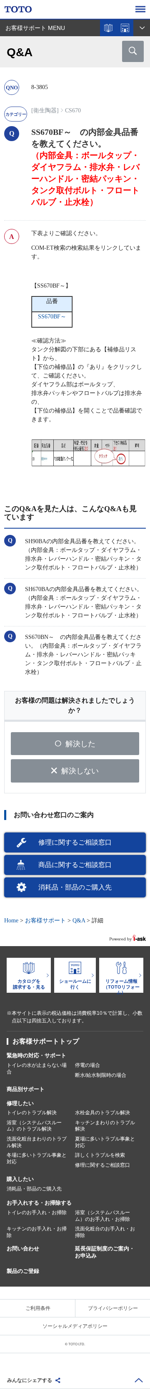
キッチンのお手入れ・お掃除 (37, 1232)
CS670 (73, 110)
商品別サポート (26, 1089)
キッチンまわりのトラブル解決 (105, 1126)
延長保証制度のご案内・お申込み (105, 1252)
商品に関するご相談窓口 (75, 864)
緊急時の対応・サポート (36, 1055)
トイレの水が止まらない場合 (37, 1068)
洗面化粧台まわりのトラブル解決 (37, 1142)
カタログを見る (108, 28)
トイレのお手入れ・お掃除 (37, 1212)
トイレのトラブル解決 (32, 1113)
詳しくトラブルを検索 (100, 1155)
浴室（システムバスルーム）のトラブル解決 (34, 1126)
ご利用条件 (37, 1308)
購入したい (20, 1179)
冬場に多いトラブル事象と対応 (37, 1158)
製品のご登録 (23, 1271)
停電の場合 (87, 1065)
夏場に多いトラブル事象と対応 (105, 1142)
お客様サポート (45, 920)
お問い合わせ (23, 1248)
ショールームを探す (125, 28)
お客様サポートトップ (45, 1041)
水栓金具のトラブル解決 (102, 1113)
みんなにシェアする (29, 1380)
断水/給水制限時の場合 (100, 1075)
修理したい (20, 1103)
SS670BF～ (52, 316)
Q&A (78, 920)
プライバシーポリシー (113, 1308)
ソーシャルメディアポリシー (75, 1326)
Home (11, 920)
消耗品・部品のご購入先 (75, 887)
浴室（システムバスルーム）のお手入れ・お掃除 (102, 1216)
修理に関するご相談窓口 (75, 842)
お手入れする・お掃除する (39, 1203)
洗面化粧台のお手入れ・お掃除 (105, 1232)
